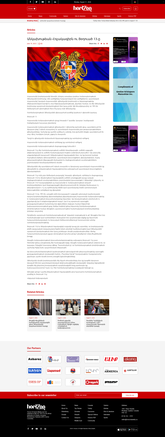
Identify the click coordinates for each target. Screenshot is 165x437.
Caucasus (91, 411)
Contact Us (65, 417)
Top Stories (78, 408)
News (40, 16)
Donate (30, 8)
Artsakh (76, 414)
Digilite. (93, 428)
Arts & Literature (80, 16)
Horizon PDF (132, 16)
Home (30, 16)
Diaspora (77, 417)
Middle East (78, 420)
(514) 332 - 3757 (127, 416)
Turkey (90, 408)
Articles (94, 16)
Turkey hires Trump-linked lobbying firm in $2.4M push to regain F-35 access (107, 21)
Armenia (77, 411)
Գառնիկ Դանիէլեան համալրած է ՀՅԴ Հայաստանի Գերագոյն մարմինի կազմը (95, 323)
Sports (119, 16)
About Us (64, 408)
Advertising (64, 411)
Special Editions (93, 414)
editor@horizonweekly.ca (130, 419)
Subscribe (127, 8)
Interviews (107, 16)
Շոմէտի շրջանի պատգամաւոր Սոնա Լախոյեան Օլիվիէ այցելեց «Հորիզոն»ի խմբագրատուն (68, 324)
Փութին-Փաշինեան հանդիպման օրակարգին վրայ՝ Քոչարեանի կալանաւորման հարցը (39, 323)
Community (52, 16)
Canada (90, 405)
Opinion (65, 16)
